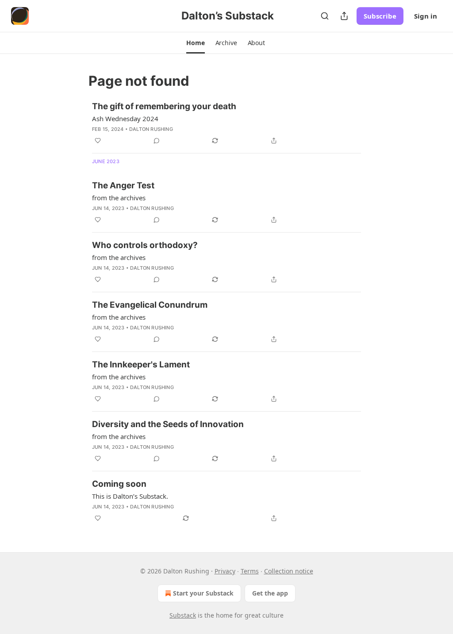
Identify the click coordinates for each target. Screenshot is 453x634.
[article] (226, 123)
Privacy (225, 571)
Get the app (270, 593)
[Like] (98, 140)
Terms (250, 571)
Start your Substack (203, 593)
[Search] (325, 16)
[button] (195, 42)
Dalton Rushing (151, 129)
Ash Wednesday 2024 (125, 118)
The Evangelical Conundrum (149, 305)
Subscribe (380, 15)
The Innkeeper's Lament (141, 364)
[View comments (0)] (156, 140)
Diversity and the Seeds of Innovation (168, 424)
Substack (182, 615)
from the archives (119, 197)
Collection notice (288, 571)
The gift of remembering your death (164, 106)
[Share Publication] (344, 16)
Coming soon (119, 484)
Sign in (425, 15)
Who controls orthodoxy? (145, 245)
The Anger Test (123, 185)
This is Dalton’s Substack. (130, 496)
